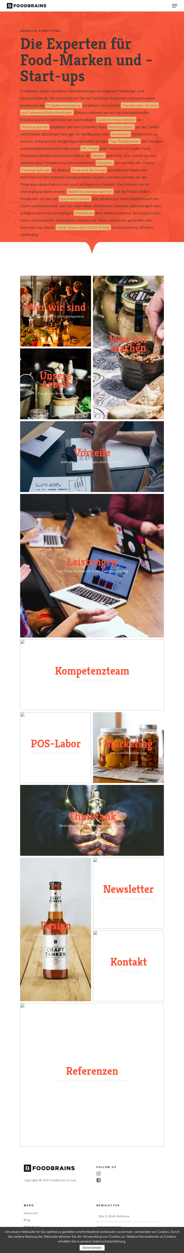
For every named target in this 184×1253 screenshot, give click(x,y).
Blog (27, 1220)
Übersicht (31, 1213)
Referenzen (32, 1226)
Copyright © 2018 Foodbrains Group (50, 1180)
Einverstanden (92, 1247)
